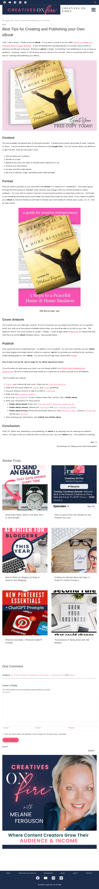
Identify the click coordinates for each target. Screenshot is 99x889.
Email (38, 728)
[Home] (3, 20)
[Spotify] (25, 2)
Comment (7, 692)
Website (71, 728)
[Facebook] (4, 2)
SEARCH (91, 751)
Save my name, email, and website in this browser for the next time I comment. (36, 734)
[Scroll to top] (94, 881)
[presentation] (25, 487)
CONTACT (89, 873)
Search (5, 747)
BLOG (4, 24)
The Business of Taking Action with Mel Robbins (77, 444)
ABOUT (75, 873)
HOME (8, 873)
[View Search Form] (95, 2)
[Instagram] (15, 2)
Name (6, 728)
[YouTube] (10, 2)
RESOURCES (48, 873)
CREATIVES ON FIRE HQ (27, 873)
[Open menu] (93, 10)
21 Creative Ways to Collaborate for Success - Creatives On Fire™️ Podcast (43, 675)
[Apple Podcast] (20, 2)
